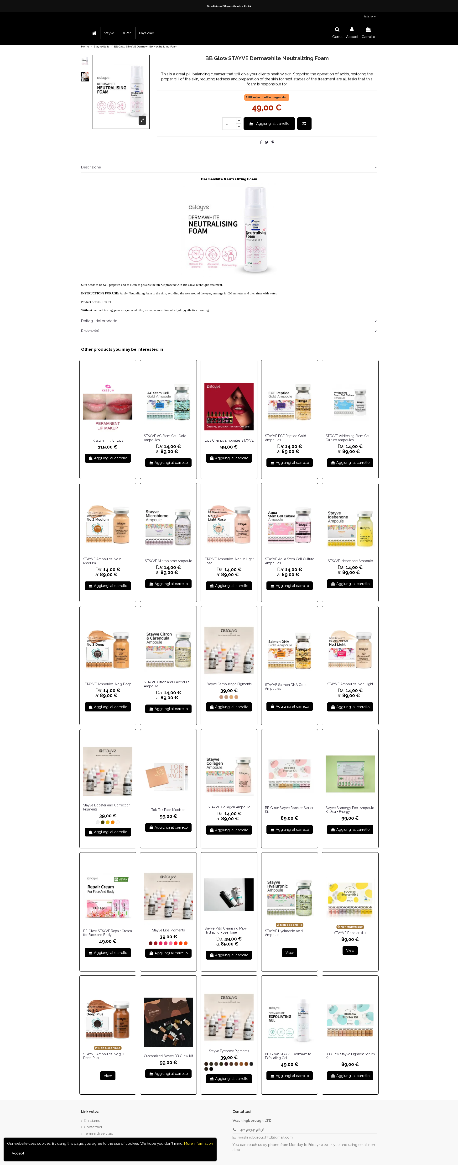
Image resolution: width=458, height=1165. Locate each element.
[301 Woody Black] (206, 1064)
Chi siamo (92, 1120)
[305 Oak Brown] (226, 1064)
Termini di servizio (98, 1133)
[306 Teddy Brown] (231, 1064)
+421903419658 (251, 1130)
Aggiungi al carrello (273, 123)
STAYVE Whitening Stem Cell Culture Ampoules (348, 438)
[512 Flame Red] (180, 943)
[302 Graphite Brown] (211, 1064)
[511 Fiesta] (175, 943)
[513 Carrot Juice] (185, 943)
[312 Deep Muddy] (206, 1069)
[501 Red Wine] (150, 943)
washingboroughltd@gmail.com (265, 1137)
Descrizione (91, 167)
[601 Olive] (102, 822)
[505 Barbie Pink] (170, 943)
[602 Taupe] (107, 822)
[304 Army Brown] (221, 1064)
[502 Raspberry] (155, 943)
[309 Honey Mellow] (246, 1064)
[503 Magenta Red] (160, 943)
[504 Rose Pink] (165, 943)
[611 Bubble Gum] (221, 697)
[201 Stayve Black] (211, 1069)
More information (198, 1143)
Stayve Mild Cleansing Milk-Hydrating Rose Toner (225, 930)
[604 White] (118, 822)
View (290, 953)
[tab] (229, 168)
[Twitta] (266, 142)
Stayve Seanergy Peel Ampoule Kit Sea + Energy (350, 810)
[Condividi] (261, 142)
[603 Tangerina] (112, 822)
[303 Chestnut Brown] (216, 1064)
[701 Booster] (97, 822)
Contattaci (93, 1127)
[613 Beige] (231, 697)
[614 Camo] (236, 697)
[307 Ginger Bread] (236, 1064)
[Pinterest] (272, 142)
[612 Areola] (226, 697)
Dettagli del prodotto (99, 321)
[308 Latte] (241, 1064)
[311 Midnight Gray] (251, 1064)
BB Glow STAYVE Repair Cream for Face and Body (107, 933)
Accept (18, 1153)
